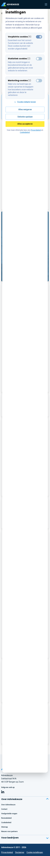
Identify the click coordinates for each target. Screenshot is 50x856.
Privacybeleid (7, 852)
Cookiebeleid (25, 132)
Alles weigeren (25, 109)
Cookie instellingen (35, 852)
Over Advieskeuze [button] (11, 799)
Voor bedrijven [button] (10, 837)
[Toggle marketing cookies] (39, 58)
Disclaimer (19, 852)
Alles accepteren (25, 124)
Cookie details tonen (26, 102)
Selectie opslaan (25, 117)
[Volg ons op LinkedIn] (2, 792)
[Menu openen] (46, 4)
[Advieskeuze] (10, 4)
